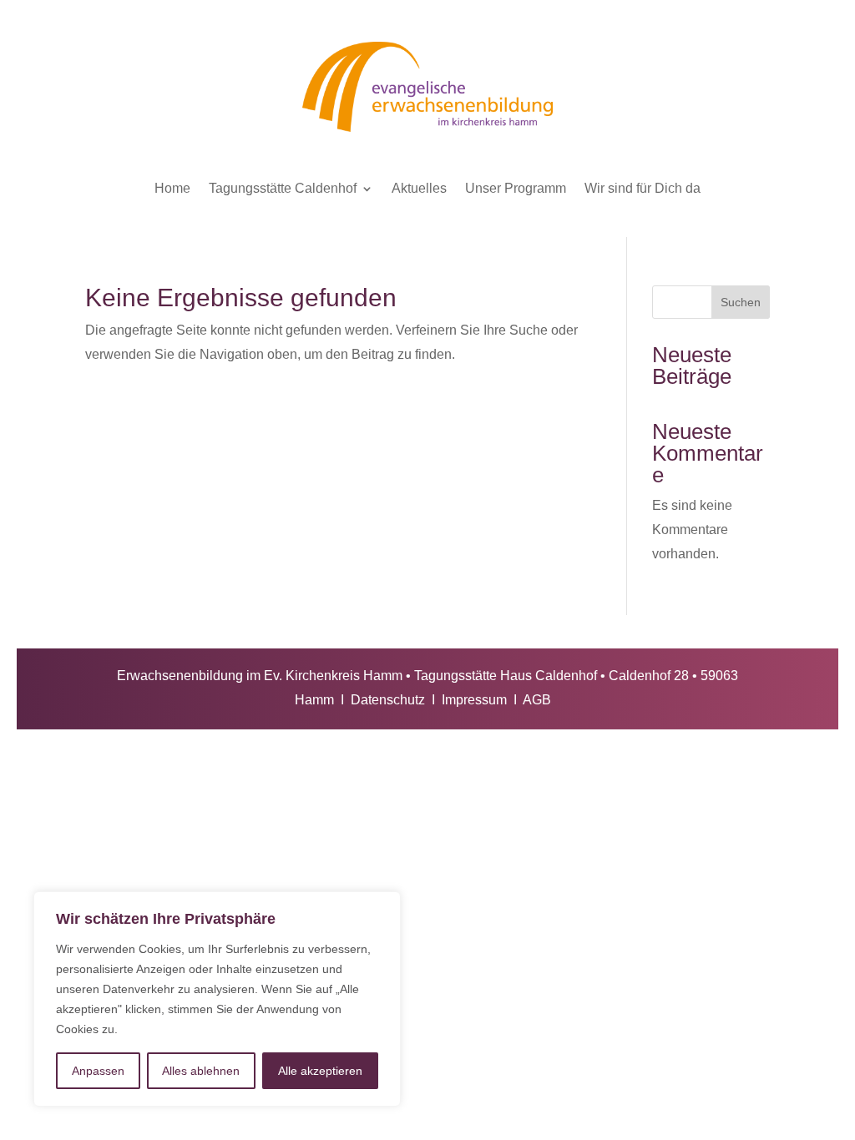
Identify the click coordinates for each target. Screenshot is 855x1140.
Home (172, 188)
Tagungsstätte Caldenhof (283, 188)
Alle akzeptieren (320, 1070)
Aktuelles (419, 188)
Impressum (474, 700)
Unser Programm (515, 188)
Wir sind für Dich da (642, 188)
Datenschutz (388, 700)
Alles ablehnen (201, 1070)
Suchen (741, 302)
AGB (537, 700)
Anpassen (98, 1070)
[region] (217, 999)
